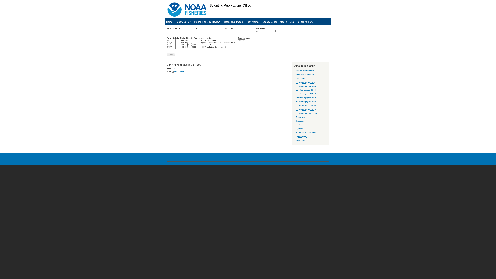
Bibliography (300, 78)
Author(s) (229, 28)
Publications (260, 28)
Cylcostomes (300, 128)
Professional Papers (233, 21)
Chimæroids (300, 117)
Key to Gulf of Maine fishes (306, 132)
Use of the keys (301, 136)
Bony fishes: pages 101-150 (306, 109)
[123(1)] (171, 45)
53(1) (175, 68)
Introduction (300, 140)
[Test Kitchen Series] (219, 40)
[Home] (187, 9)
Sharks (298, 124)
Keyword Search (173, 28)
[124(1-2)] (171, 40)
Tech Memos (253, 21)
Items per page (244, 38)
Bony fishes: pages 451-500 (306, 86)
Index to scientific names (305, 70)
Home (169, 21)
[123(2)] (171, 47)
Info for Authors (305, 21)
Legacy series (206, 38)
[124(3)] (171, 43)
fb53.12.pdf (179, 71)
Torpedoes (300, 121)
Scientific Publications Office (230, 5)
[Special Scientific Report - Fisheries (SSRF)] (219, 43)
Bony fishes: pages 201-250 (306, 101)
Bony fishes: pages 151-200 (306, 105)
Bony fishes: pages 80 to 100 (306, 113)
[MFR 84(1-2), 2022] (189, 47)
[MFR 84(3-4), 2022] (189, 45)
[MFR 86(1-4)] (189, 40)
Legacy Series (270, 21)
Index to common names (305, 74)
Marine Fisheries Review (207, 21)
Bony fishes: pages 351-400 (306, 93)
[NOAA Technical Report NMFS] (219, 47)
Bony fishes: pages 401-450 (306, 90)
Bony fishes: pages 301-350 (306, 97)
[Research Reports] (219, 45)
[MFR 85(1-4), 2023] (189, 43)
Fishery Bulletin (183, 21)
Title (197, 28)
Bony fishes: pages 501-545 (306, 82)
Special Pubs (287, 21)
